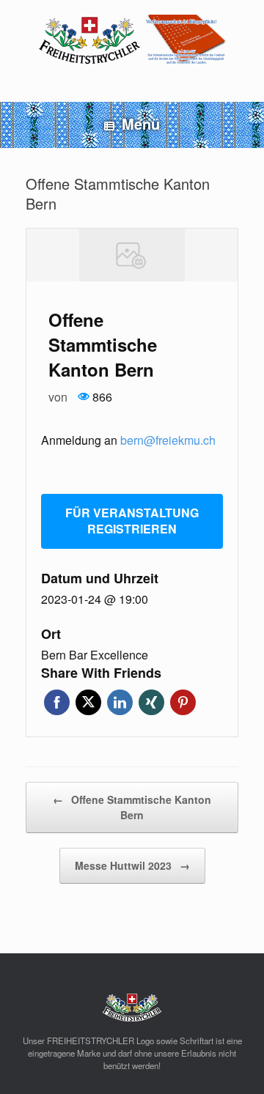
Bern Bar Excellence (94, 655)
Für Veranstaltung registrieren (132, 521)
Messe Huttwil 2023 (132, 865)
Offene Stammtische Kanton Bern (132, 807)
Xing (151, 702)
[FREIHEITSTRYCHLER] (132, 40)
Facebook (57, 702)
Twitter (88, 702)
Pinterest (183, 702)
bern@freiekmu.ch (168, 440)
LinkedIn (120, 702)
